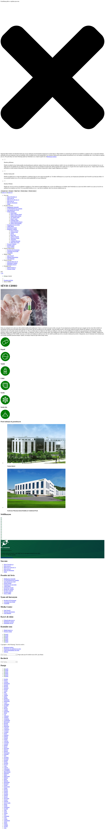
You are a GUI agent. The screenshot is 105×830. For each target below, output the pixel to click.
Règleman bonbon (51, 156)
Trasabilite (10, 253)
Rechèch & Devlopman (13, 250)
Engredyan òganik (12, 227)
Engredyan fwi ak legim (13, 225)
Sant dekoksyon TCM (13, 210)
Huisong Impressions (12, 257)
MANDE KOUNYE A (7, 557)
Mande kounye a (11, 267)
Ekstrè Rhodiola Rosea (16, 222)
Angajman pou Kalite (12, 251)
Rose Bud (13, 235)
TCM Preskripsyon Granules (14, 208)
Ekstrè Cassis (13, 219)
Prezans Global (11, 269)
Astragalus (13, 239)
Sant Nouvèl (10, 255)
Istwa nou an (10, 198)
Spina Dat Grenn (14, 242)
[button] (52, 77)
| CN (2, 273)
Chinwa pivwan (14, 236)
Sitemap (6, 651)
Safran (12, 233)
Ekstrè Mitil (13, 213)
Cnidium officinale (15, 241)
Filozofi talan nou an (12, 261)
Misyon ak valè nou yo (13, 199)
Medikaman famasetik (13, 207)
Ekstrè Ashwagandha (15, 223)
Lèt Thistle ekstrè (14, 217)
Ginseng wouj (14, 232)
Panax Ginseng (14, 230)
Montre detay (24, 191)
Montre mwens (32, 191)
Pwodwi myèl (10, 245)
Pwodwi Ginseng (11, 244)
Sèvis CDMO (10, 247)
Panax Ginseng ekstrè (16, 214)
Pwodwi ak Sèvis (8, 280)
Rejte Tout (17, 191)
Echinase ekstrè (14, 220)
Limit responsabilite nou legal (11, 650)
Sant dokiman (10, 258)
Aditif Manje (10, 226)
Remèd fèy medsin (12, 229)
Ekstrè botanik (11, 211)
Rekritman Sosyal (11, 264)
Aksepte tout (4, 191)
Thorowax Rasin (14, 238)
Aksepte (11, 191)
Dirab (8, 204)
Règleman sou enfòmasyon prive (12, 649)
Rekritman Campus (12, 263)
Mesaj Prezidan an (12, 197)
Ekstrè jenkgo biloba (15, 216)
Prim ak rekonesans (12, 202)
